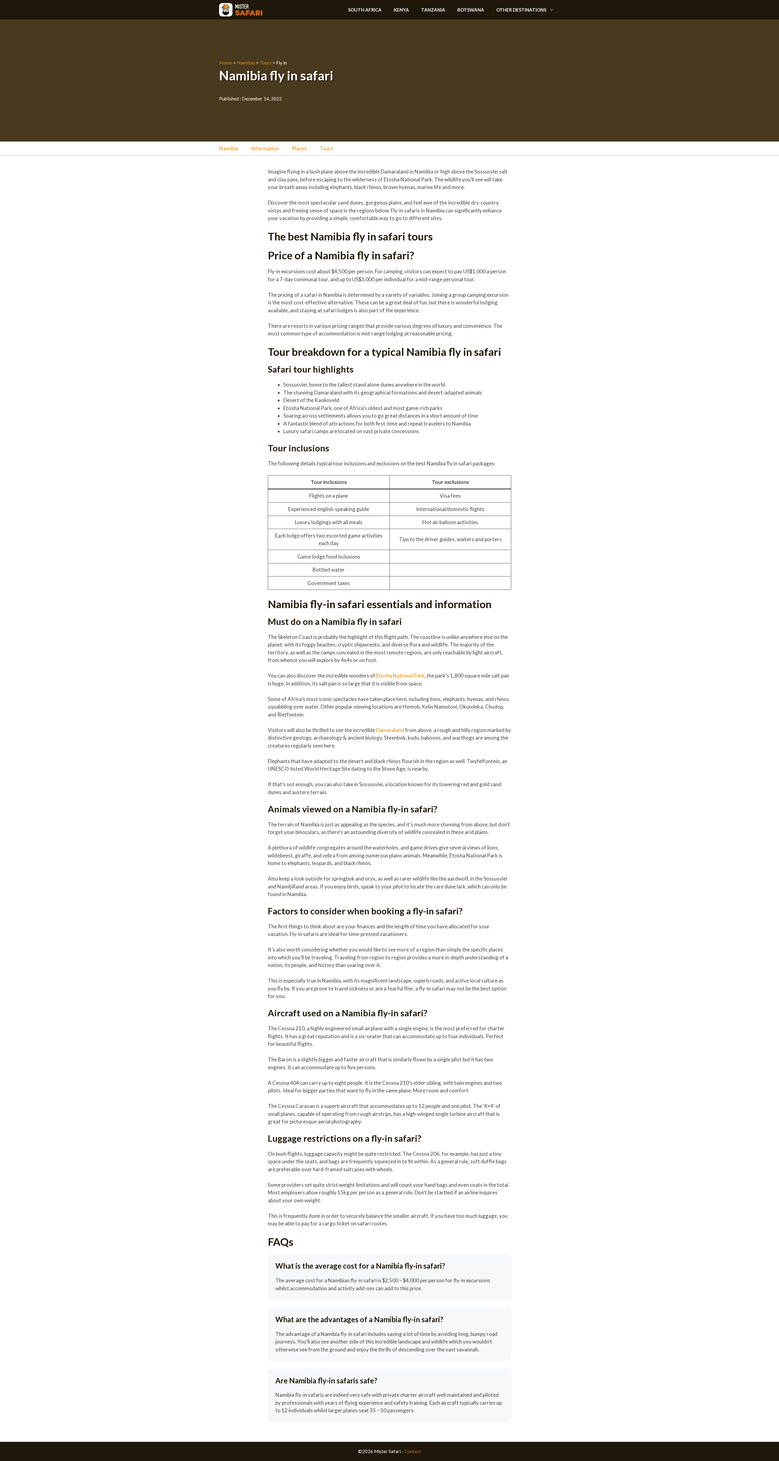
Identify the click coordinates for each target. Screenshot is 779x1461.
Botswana (470, 9)
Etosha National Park (400, 675)
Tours (265, 62)
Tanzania (433, 9)
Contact (412, 1451)
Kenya (401, 9)
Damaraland (390, 730)
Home (225, 62)
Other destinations (521, 9)
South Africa (365, 9)
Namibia (246, 62)
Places (299, 148)
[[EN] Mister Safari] (240, 9)
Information (265, 148)
